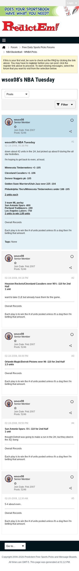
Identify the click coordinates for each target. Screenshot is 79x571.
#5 (73, 498)
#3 (73, 356)
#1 (73, 141)
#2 (73, 278)
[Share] (70, 131)
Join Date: (19, 130)
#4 (73, 423)
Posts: (17, 132)
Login (70, 3)
